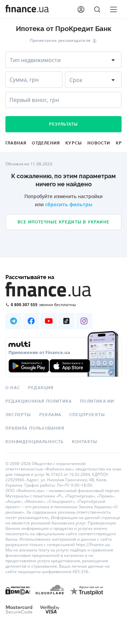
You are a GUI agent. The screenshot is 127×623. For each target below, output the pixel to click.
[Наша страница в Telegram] (13, 321)
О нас (12, 387)
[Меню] (113, 9)
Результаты (63, 124)
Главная (15, 143)
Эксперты (18, 414)
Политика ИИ (97, 401)
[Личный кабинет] (81, 9)
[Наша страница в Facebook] (31, 321)
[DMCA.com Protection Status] (17, 590)
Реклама (50, 414)
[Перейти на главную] (27, 9)
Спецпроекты (87, 414)
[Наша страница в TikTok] (66, 321)
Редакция (41, 387)
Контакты (85, 441)
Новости (98, 143)
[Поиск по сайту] (97, 9)
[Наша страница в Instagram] (84, 321)
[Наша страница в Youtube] (49, 321)
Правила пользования (34, 428)
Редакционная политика (38, 401)
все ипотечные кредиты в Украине (63, 222)
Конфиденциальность (34, 441)
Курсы (73, 143)
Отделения (46, 143)
